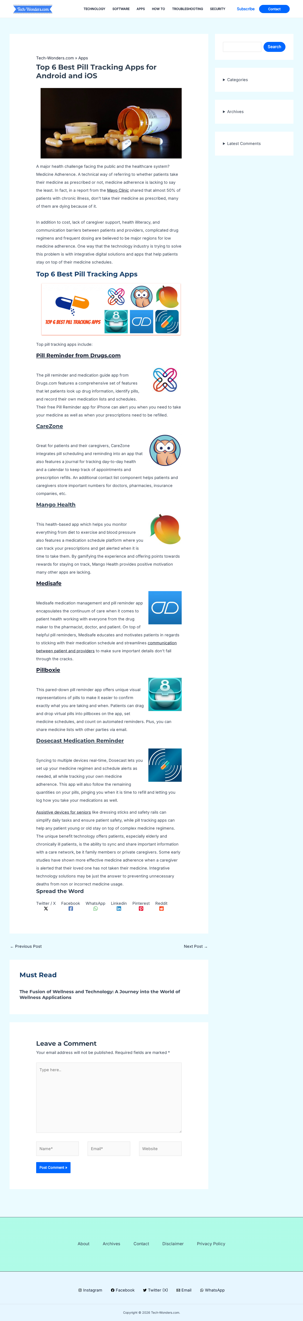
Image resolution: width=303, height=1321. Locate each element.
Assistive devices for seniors (63, 812)
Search (274, 47)
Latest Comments (244, 143)
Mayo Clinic (118, 190)
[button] (246, 9)
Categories (237, 79)
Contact (141, 1243)
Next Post (196, 946)
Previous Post (26, 946)
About (83, 1243)
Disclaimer (173, 1243)
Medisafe (48, 583)
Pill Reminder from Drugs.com (78, 355)
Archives (235, 111)
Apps (83, 58)
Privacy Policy (211, 1243)
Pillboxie (48, 670)
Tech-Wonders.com (55, 58)
